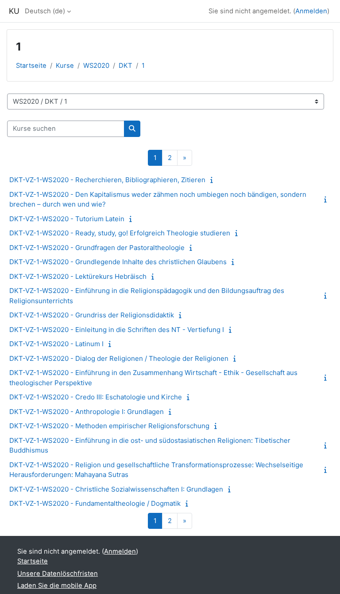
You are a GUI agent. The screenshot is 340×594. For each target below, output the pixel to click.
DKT (125, 66)
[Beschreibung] (214, 180)
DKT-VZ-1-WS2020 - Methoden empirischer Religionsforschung (109, 426)
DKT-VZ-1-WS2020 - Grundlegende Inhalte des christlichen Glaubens (118, 262)
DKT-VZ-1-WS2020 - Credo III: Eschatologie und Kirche (95, 397)
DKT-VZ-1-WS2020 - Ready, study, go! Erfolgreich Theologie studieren (119, 233)
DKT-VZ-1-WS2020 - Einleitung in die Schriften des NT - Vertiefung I (116, 329)
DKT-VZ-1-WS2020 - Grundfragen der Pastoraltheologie (97, 247)
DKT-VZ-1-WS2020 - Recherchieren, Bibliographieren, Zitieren (107, 180)
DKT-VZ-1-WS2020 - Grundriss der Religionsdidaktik (91, 315)
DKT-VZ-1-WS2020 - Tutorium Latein (66, 219)
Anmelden (311, 11)
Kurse (65, 66)
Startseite (31, 66)
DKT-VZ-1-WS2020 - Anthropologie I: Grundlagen (86, 411)
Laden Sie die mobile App (57, 586)
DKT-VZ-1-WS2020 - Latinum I (56, 344)
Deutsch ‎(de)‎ (45, 11)
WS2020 (96, 66)
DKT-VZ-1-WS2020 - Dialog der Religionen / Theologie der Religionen (118, 358)
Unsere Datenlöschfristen (57, 574)
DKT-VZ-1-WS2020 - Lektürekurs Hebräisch (78, 276)
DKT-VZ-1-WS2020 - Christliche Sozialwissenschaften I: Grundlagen (116, 489)
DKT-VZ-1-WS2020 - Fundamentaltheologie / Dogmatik (95, 503)
